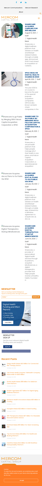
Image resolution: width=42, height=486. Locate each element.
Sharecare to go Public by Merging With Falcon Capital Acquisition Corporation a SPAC (32, 122)
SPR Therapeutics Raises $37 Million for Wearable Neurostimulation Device (23, 417)
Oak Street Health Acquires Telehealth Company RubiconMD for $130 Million (23, 373)
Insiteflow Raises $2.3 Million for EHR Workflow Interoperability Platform (22, 444)
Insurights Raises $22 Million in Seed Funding (21, 409)
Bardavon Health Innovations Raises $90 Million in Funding (23, 401)
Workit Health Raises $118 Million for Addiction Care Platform (22, 382)
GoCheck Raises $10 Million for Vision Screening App (23, 426)
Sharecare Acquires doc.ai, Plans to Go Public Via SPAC (31, 177)
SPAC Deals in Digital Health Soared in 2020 (32, 75)
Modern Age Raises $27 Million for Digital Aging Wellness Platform (22, 391)
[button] (41, 14)
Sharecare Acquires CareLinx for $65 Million (31, 27)
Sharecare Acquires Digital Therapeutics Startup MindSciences (31, 231)
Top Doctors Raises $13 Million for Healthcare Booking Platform (22, 435)
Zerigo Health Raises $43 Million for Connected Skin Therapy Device (22, 364)
